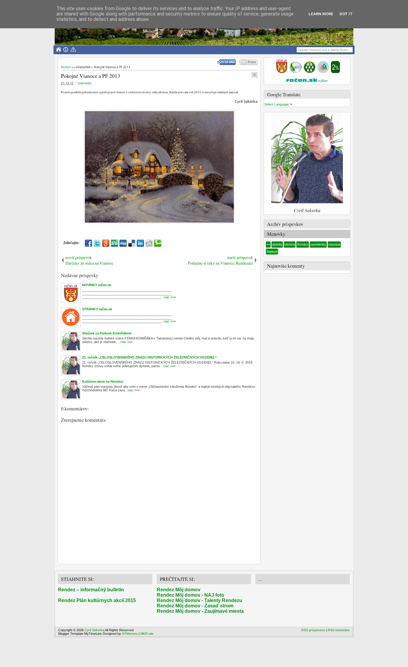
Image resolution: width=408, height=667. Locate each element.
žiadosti (271, 251)
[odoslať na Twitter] (97, 243)
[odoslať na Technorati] (157, 243)
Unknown (84, 83)
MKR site (147, 633)
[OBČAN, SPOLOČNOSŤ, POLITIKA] (309, 72)
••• (268, 244)
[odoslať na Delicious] (131, 243)
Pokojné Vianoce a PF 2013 (90, 75)
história (289, 244)
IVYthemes (130, 633)
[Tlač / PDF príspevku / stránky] (248, 64)
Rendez (302, 244)
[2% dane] (335, 72)
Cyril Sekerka (94, 630)
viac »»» (170, 297)
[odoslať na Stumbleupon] (114, 243)
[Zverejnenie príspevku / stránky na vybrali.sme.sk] (228, 64)
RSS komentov (339, 630)
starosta (334, 244)
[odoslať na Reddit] (149, 243)
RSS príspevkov (313, 630)
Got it (346, 14)
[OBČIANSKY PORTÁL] (281, 72)
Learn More (321, 14)
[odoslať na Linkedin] (140, 243)
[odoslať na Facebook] (88, 243)
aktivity (277, 244)
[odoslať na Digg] (123, 243)
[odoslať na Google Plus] (105, 243)
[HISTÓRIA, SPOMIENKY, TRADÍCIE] (296, 72)
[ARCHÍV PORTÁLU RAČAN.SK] (323, 72)
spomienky (318, 244)
